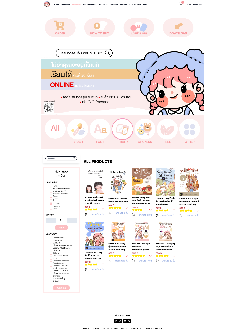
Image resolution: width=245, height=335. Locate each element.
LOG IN (188, 4)
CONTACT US (135, 328)
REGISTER (197, 4)
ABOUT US (119, 328)
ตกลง (61, 227)
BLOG (106, 328)
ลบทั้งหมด (61, 287)
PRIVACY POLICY (154, 328)
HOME (86, 328)
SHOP (96, 328)
